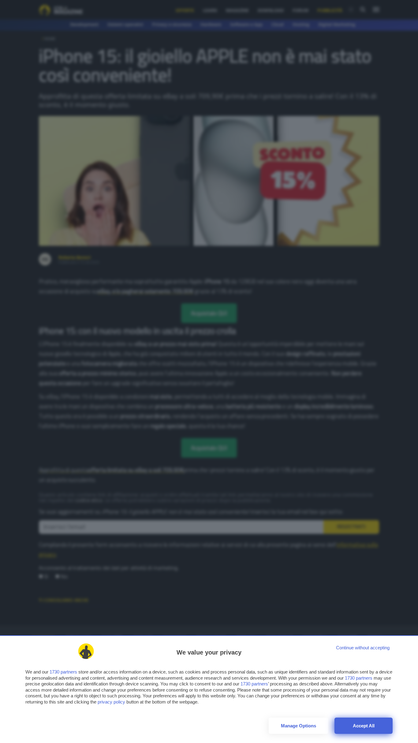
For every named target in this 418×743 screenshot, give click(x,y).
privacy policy (111, 701)
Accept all (364, 725)
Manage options (298, 725)
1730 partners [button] (63, 671)
